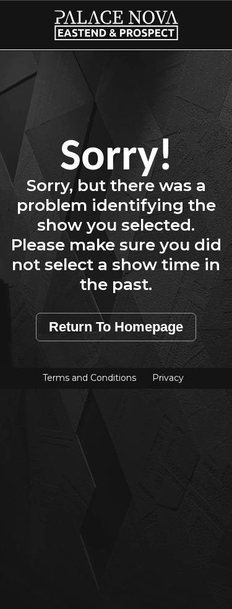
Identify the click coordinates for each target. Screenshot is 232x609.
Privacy (168, 377)
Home (25, 18)
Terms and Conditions (89, 377)
